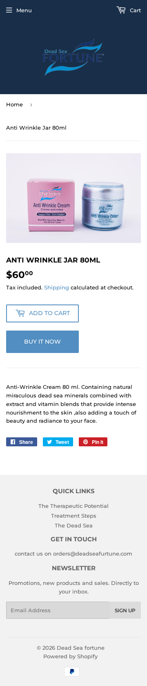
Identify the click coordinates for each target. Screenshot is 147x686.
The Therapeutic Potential (73, 506)
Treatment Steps (73, 515)
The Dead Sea (74, 525)
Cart (134, 10)
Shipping (56, 287)
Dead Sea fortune (81, 647)
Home (14, 104)
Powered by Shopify (70, 656)
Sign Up (125, 610)
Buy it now (42, 341)
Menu (24, 10)
